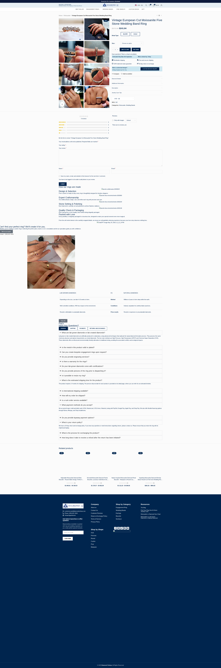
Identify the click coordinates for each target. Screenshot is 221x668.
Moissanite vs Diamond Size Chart (150, 514)
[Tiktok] (121, 528)
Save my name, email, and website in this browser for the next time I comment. (83, 176)
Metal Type (115, 35)
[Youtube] (127, 528)
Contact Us (94, 510)
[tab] (63, 328)
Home (60, 15)
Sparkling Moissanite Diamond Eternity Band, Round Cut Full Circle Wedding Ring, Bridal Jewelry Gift (150, 479)
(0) (75, 483)
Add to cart (125, 49)
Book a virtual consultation (129, 54)
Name (61, 168)
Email (113, 168)
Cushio (93, 541)
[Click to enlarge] (62, 104)
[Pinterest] (118, 528)
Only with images (119, 120)
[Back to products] (159, 16)
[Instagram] (115, 528)
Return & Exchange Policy (99, 516)
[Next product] (161, 16)
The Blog (143, 507)
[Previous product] (157, 16)
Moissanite (67, 15)
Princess (93, 535)
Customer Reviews (97, 513)
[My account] (161, 5)
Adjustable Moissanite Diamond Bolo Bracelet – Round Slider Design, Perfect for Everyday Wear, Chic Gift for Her (71, 479)
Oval (92, 532)
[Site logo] (110, 5)
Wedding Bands (130, 105)
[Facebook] (124, 528)
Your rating (62, 145)
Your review (62, 148)
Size (113, 43)
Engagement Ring (121, 507)
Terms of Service (96, 519)
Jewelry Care (144, 511)
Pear (92, 544)
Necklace (119, 519)
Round (93, 538)
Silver (125, 34)
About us (93, 507)
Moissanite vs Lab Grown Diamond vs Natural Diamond (149, 517)
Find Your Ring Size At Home (149, 510)
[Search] (146, 5)
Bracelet (118, 516)
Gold (135, 34)
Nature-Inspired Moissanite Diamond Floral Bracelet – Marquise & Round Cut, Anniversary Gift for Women (124, 479)
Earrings (118, 513)
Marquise (94, 547)
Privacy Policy (95, 522)
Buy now (136, 49)
